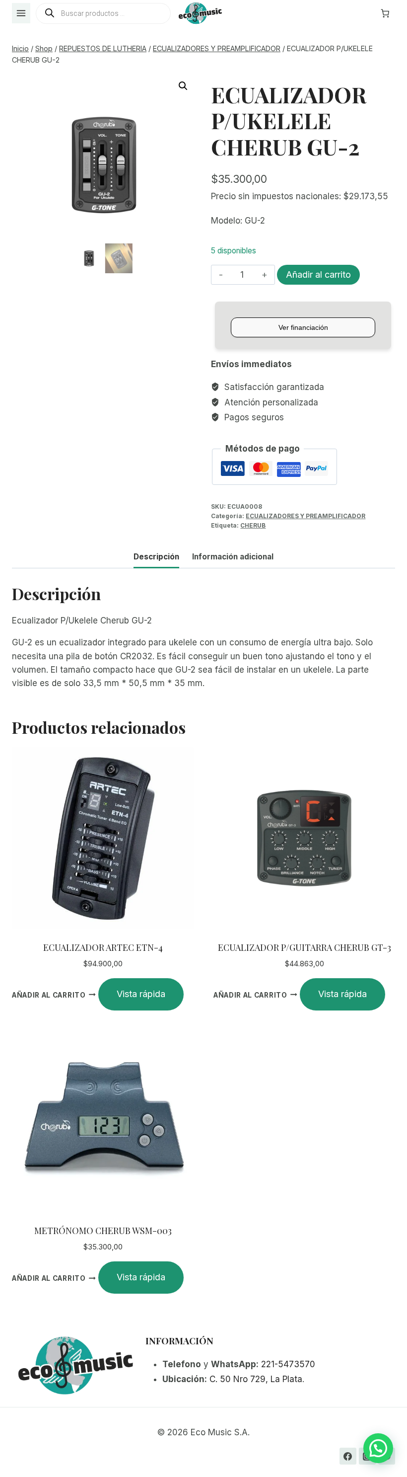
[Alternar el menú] (21, 13)
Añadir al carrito (318, 274)
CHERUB (253, 525)
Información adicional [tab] (232, 556)
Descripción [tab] (156, 556)
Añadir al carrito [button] (49, 995)
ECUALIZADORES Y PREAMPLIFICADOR (305, 516)
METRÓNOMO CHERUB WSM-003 (103, 1231)
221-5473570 (288, 1364)
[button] (183, 86)
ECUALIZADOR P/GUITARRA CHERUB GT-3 (304, 947)
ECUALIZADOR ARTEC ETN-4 (103, 947)
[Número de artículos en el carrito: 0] (385, 13)
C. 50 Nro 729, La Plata (255, 1379)
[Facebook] (347, 1456)
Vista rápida (141, 994)
